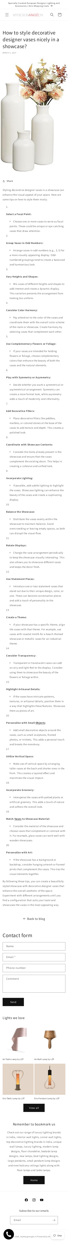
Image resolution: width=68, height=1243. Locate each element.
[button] (7, 15)
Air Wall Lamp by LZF (44, 1059)
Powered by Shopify (46, 1236)
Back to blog (36, 919)
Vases (18, 818)
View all (34, 1107)
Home (34, 1180)
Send (13, 1002)
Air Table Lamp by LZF (13, 1059)
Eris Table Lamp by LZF (14, 1098)
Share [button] (10, 180)
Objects (40, 722)
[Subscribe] (54, 1220)
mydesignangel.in (28, 1236)
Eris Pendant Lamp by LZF (46, 1098)
